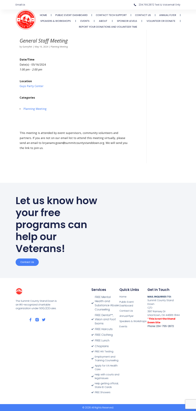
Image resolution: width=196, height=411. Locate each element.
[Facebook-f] (30, 319)
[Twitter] (43, 319)
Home (122, 296)
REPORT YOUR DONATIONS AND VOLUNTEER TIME (108, 27)
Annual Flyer (126, 316)
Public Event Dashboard (126, 303)
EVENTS (84, 21)
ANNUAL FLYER (167, 15)
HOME (43, 15)
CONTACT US (143, 15)
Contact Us (126, 311)
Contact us (27, 262)
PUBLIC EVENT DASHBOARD (71, 15)
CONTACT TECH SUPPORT (111, 15)
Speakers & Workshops (133, 321)
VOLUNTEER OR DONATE (161, 21)
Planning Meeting (59, 46)
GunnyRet (27, 46)
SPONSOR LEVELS (127, 21)
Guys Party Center (31, 86)
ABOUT (103, 21)
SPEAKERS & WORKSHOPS (55, 21)
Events (123, 326)
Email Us (20, 4)
